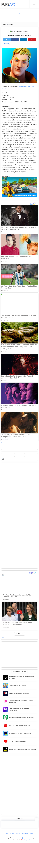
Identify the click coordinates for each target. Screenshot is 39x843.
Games (7, 43)
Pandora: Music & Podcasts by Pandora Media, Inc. (21, 701)
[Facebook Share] (15, 39)
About (7, 833)
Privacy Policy (25, 833)
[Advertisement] (20, 19)
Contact (31, 833)
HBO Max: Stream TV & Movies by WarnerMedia (19, 709)
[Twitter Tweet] (7, 39)
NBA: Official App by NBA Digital (19, 693)
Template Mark (28, 840)
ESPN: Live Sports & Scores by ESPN (20, 725)
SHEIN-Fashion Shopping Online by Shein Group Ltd (21, 677)
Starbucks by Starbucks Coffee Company (22, 717)
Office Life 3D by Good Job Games (20, 733)
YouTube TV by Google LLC (17, 741)
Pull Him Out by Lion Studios (17, 685)
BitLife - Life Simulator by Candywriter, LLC (22, 749)
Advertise (18, 833)
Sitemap (12, 833)
